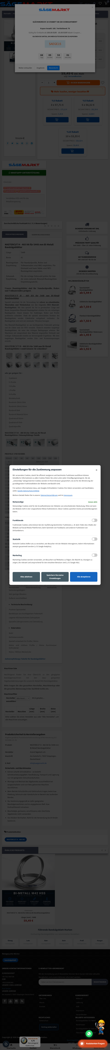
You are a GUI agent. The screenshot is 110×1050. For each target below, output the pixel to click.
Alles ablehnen (26, 576)
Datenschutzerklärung (49, 495)
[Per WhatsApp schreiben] (89, 1033)
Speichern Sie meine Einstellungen (55, 577)
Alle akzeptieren (83, 576)
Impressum (68, 495)
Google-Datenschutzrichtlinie (28, 491)
